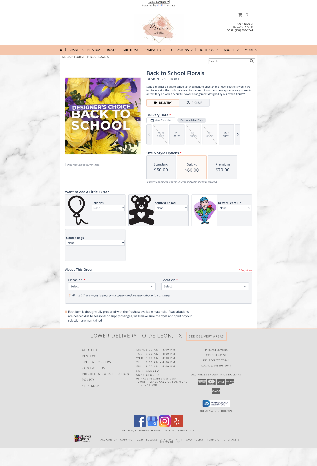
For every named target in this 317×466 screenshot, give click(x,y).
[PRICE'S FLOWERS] (158, 28)
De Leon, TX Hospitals (179, 430)
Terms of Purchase (222, 439)
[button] (243, 14)
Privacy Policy (192, 439)
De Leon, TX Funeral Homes (141, 430)
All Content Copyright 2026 (122, 439)
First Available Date (191, 120)
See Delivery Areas (206, 336)
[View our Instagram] (165, 426)
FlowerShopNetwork (161, 439)
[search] (252, 61)
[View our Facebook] (140, 426)
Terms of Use (170, 442)
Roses (112, 50)
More (249, 50)
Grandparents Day (85, 50)
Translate (169, 5)
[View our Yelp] (177, 426)
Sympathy (153, 50)
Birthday (131, 50)
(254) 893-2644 (244, 30)
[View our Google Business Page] (152, 426)
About (229, 50)
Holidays (206, 50)
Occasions (180, 50)
